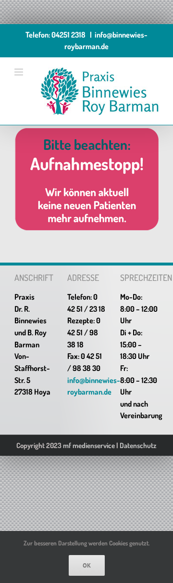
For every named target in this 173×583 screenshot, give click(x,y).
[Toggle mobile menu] (19, 72)
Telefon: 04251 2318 (55, 35)
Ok (87, 565)
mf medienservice (89, 445)
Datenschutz (138, 445)
